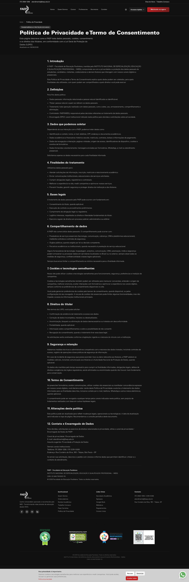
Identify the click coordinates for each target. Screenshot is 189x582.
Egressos (99, 499)
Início (21, 22)
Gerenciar (140, 573)
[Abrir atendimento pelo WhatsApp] (182, 575)
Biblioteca (99, 505)
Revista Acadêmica (64, 502)
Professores (83, 9)
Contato (104, 9)
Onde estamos (63, 499)
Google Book (100, 502)
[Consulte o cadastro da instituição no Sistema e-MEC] (144, 537)
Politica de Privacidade (66, 511)
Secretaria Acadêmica (104, 496)
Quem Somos (63, 9)
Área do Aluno (150, 2)
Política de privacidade (45, 579)
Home (52, 9)
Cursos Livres (101, 511)
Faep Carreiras (63, 508)
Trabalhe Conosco (163, 2)
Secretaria (94, 9)
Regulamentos (101, 508)
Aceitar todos (132, 578)
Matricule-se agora (158, 9)
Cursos (73, 9)
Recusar (130, 573)
